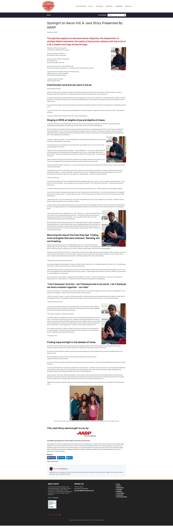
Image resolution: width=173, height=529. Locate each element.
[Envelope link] (57, 514)
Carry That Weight (81, 6)
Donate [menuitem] (118, 486)
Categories (102, 15)
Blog (49, 15)
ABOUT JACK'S (53, 484)
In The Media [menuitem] (120, 493)
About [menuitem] (118, 484)
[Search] (124, 15)
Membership (118, 6)
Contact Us (128, 6)
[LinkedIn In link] (54, 514)
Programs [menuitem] (119, 489)
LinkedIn (62, 457)
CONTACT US (79, 484)
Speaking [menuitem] (119, 491)
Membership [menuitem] (120, 487)
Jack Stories (54, 461)
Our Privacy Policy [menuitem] (121, 497)
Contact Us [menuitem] (119, 495)
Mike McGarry (63, 469)
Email (70, 457)
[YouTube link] (60, 514)
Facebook (52, 457)
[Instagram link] (51, 514)
